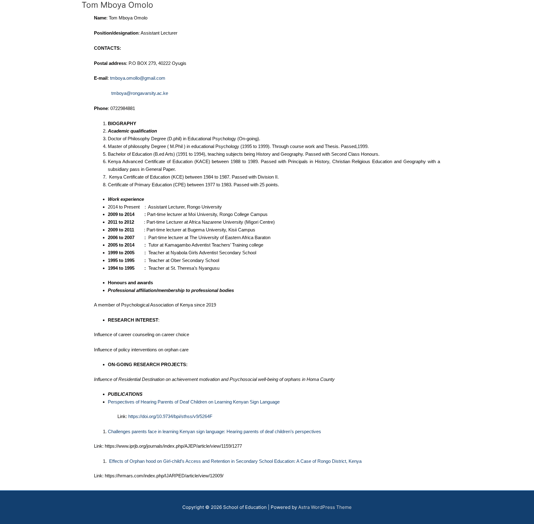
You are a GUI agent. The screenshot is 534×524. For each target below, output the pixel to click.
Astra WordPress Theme (325, 507)
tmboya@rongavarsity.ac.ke (139, 93)
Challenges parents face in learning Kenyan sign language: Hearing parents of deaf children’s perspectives (214, 431)
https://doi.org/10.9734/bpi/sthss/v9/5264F (170, 416)
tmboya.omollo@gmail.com (137, 78)
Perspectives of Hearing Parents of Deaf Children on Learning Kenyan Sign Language (194, 401)
